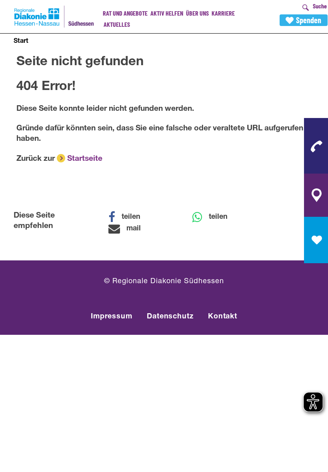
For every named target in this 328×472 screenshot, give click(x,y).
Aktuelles (117, 24)
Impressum (111, 316)
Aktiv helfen (166, 13)
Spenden (308, 20)
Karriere (223, 13)
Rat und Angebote (125, 13)
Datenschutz (170, 316)
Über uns (197, 13)
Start (21, 41)
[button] (130, 217)
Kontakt (222, 316)
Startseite (84, 159)
